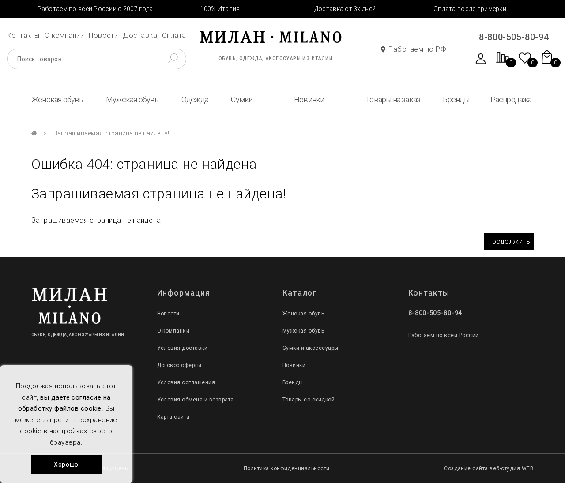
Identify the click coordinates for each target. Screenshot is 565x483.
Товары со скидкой (308, 400)
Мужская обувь (132, 99)
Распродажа (511, 99)
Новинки (309, 99)
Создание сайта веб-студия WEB (489, 468)
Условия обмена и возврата (195, 400)
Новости (103, 35)
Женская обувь (57, 99)
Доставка (140, 35)
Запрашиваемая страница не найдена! (111, 133)
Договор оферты (179, 365)
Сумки (241, 99)
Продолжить (508, 241)
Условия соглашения (186, 382)
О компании (64, 35)
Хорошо (66, 464)
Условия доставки (182, 348)
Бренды (456, 99)
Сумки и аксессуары (310, 348)
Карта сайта (173, 417)
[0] (502, 62)
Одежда (194, 99)
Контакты (23, 35)
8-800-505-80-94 (514, 37)
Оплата (174, 35)
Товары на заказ (392, 99)
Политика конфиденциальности (287, 468)
